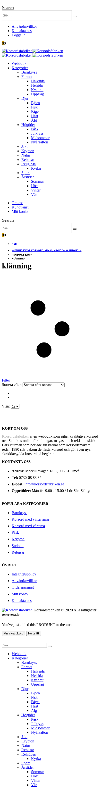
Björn (35, 103)
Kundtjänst (20, 207)
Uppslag (37, 94)
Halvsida (38, 81)
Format (26, 77)
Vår (34, 194)
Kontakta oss (22, 31)
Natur (25, 155)
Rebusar (27, 160)
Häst (34, 116)
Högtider (28, 125)
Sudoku (18, 546)
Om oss (17, 203)
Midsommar (40, 138)
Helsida (37, 85)
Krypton (27, 151)
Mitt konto (20, 211)
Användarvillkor (24, 26)
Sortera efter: (12, 385)
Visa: (6, 406)
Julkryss (37, 133)
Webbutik (19, 63)
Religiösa (28, 164)
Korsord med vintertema (30, 519)
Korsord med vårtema (28, 526)
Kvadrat (37, 90)
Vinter (36, 190)
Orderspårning (23, 587)
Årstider (27, 177)
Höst (34, 186)
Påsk (34, 129)
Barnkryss (29, 72)
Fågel (35, 111)
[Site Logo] (32, 51)
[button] (8, 7)
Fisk (34, 107)
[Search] (74, 16)
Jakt (24, 146)
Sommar (37, 181)
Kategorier (20, 68)
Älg (34, 120)
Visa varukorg (13, 633)
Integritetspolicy (24, 574)
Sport (25, 173)
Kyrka (36, 168)
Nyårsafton (39, 142)
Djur (24, 98)
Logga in (18, 35)
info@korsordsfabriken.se (44, 484)
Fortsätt (33, 633)
